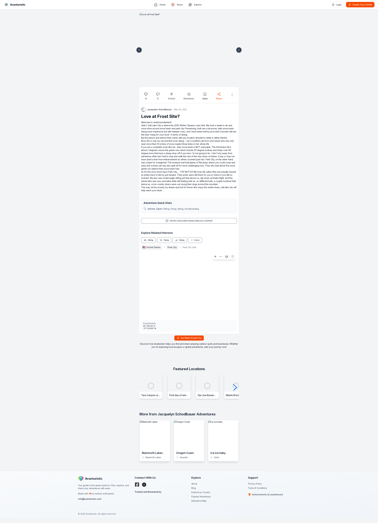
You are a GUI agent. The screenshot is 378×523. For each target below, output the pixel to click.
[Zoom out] (220, 256)
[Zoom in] (215, 256)
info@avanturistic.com (89, 499)
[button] (139, 50)
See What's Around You (191, 338)
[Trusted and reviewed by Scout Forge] (161, 499)
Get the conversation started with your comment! (191, 221)
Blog (193, 488)
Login (339, 4)
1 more (196, 240)
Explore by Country (200, 492)
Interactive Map (198, 501)
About (194, 483)
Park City (172, 247)
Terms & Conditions (257, 488)
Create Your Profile (362, 4)
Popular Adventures (201, 496)
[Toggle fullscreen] (232, 256)
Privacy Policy (255, 483)
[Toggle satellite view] (226, 256)
